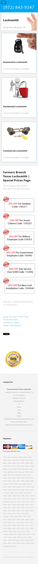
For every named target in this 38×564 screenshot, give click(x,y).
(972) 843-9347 (19, 7)
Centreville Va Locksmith (11, 323)
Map (19, 413)
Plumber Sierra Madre (10, 320)
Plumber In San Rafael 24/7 (12, 326)
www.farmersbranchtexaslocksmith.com (19, 425)
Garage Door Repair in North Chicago (16, 317)
